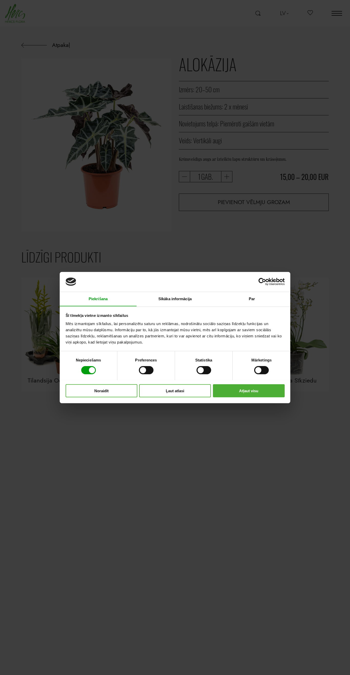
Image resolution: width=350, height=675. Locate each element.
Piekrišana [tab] (98, 298)
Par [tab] (252, 298)
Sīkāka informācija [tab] (175, 298)
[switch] (146, 370)
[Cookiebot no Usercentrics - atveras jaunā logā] (262, 282)
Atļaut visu (248, 390)
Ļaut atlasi (175, 390)
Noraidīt (101, 390)
